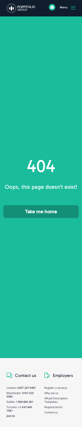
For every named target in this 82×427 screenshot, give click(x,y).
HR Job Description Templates (56, 400)
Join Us (11, 416)
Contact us (51, 412)
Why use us (51, 393)
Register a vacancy (55, 388)
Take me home (41, 211)
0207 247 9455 (26, 388)
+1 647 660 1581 (19, 409)
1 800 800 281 (24, 402)
